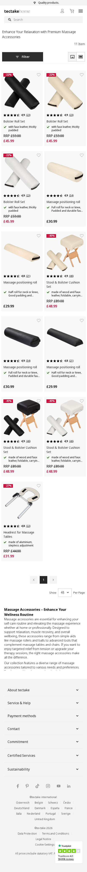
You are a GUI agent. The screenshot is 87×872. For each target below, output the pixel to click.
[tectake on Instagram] (48, 786)
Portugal (51, 813)
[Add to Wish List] (39, 74)
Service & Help (19, 703)
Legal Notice (43, 839)
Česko (67, 802)
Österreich (22, 802)
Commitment (18, 741)
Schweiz (53, 802)
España (55, 808)
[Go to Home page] (17, 11)
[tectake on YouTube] (58, 786)
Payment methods (22, 716)
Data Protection (27, 833)
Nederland (33, 813)
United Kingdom (45, 819)
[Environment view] (80, 56)
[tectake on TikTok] (37, 786)
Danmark (40, 808)
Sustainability (19, 769)
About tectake (19, 690)
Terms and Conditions (55, 833)
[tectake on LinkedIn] (68, 786)
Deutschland (21, 808)
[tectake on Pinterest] (27, 786)
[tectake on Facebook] (18, 786)
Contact (14, 728)
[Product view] (72, 56)
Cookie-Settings (45, 844)
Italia (19, 813)
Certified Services (21, 755)
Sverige (66, 813)
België (39, 802)
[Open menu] (81, 11)
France (69, 808)
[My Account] (62, 11)
